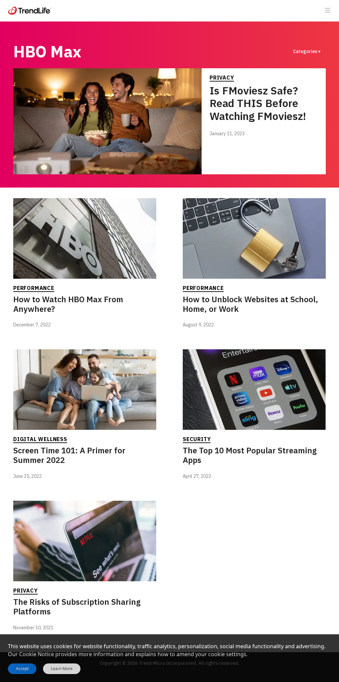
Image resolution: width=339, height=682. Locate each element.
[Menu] (327, 10)
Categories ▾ (306, 51)
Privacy (222, 77)
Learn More (62, 668)
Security (197, 439)
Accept (22, 668)
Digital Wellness (40, 439)
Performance (33, 288)
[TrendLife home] (30, 11)
